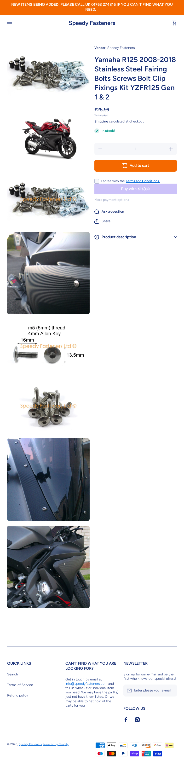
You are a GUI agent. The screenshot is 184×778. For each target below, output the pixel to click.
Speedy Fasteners (30, 744)
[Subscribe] (171, 691)
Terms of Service (20, 685)
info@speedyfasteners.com (86, 684)
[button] (102, 221)
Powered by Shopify (56, 744)
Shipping (101, 121)
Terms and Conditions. (143, 181)
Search (12, 674)
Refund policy (17, 695)
